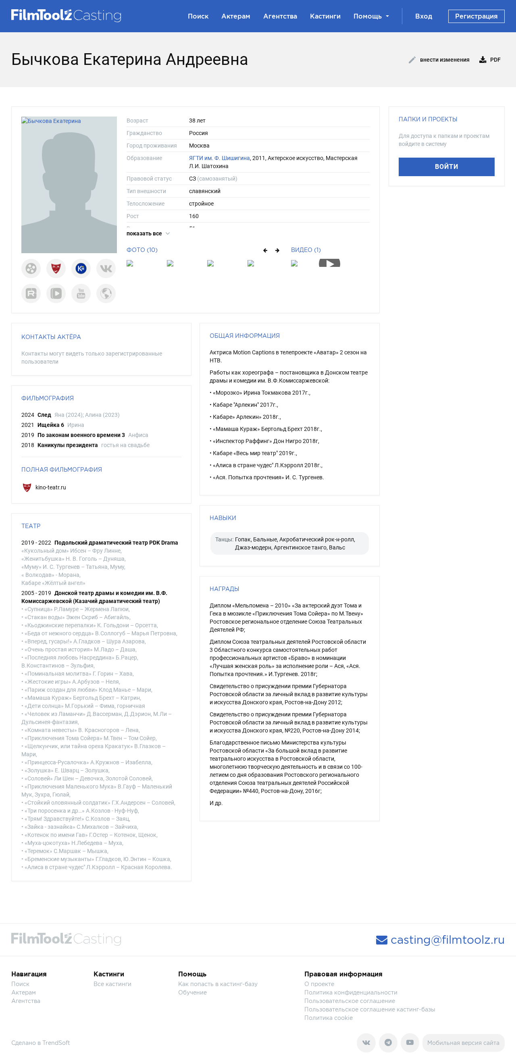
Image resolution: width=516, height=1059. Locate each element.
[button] (264, 250)
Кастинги (325, 16)
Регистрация (476, 16)
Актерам (235, 16)
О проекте (319, 984)
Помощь (368, 16)
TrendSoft (56, 1043)
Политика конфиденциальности (350, 992)
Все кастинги (112, 984)
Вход (423, 16)
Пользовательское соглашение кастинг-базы (369, 1009)
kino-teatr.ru (50, 487)
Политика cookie (328, 1018)
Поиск (198, 16)
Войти (446, 167)
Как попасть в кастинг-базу (218, 984)
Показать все (145, 233)
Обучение (192, 992)
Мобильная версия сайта (463, 1043)
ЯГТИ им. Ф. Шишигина (219, 158)
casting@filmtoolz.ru (446, 939)
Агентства (280, 16)
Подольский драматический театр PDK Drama (116, 542)
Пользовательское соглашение (349, 1001)
